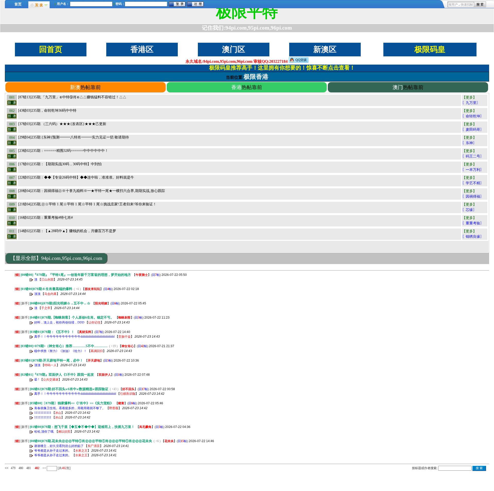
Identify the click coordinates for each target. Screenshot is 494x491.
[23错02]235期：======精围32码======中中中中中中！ (63, 151)
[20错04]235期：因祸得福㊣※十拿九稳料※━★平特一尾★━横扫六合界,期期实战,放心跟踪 (91, 191)
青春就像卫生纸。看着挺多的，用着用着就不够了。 (69, 408)
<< (6, 468)
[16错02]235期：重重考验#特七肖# (45, 218)
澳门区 (233, 49)
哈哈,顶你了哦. (44, 431)
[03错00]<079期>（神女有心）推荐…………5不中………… (64, 346)
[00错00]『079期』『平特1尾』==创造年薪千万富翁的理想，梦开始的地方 (76, 275)
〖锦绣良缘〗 (473, 237)
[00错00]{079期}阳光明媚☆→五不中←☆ (60, 303)
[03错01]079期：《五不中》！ (52, 332)
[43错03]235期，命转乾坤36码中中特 (47, 110)
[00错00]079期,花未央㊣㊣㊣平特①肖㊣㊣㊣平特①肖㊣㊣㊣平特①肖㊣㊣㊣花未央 (91, 441)
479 (13, 468)
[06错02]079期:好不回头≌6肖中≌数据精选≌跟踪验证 (69, 389)
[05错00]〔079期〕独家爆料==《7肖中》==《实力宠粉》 (71, 403)
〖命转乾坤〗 (473, 116)
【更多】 (469, 97)
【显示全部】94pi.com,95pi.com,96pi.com (56, 258)
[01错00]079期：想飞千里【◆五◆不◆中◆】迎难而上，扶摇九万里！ (82, 427)
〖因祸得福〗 (473, 196)
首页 (18, 4)
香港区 (142, 49)
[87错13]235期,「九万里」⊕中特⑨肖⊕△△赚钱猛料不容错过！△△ (72, 97)
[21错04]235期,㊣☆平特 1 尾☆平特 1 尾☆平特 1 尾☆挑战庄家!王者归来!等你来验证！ (87, 204)
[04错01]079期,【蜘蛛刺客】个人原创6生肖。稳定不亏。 (72, 317)
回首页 (50, 49)
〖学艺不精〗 (473, 183)
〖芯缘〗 (469, 210)
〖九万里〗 (471, 103)
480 (21, 468)
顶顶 (37, 294)
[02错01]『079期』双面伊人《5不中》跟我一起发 (57, 374)
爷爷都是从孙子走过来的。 (52, 450)
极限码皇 (429, 49)
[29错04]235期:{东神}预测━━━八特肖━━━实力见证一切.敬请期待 (73, 137)
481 (28, 468)
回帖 (156, 275)
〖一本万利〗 (473, 170)
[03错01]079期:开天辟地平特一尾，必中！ (52, 360)
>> (44, 468)
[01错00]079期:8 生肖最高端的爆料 (46, 289)
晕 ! (36, 379)
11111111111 (42, 413)
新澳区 (325, 49)
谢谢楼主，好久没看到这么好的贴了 (59, 446)
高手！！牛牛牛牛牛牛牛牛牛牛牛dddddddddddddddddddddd (74, 336)
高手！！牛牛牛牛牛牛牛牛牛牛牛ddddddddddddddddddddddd (75, 394)
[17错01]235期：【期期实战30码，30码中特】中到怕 (60, 164)
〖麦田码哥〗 (473, 129)
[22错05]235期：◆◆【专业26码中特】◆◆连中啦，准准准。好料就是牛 (76, 177)
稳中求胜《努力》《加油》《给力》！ (60, 351)
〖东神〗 (469, 143)
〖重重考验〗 (473, 223)
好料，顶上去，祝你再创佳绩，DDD (59, 322)
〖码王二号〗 (473, 156)
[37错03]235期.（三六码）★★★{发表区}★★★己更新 (62, 124)
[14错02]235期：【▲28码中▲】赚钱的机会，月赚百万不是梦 (67, 231)
